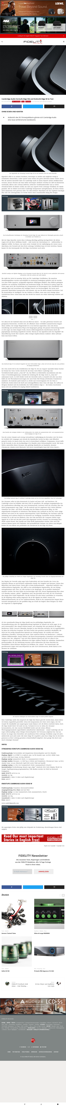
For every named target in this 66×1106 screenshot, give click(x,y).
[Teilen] (12, 106)
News (8, 1022)
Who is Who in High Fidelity (37, 1026)
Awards (4, 1029)
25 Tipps (17, 1026)
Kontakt (56, 1052)
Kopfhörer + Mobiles (38, 931)
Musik (48, 1026)
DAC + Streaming (16, 101)
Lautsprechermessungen (32, 1022)
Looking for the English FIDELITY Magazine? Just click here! (33, 36)
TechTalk (4, 1026)
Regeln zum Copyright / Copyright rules (54, 845)
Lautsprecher (20, 1022)
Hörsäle (7, 1028)
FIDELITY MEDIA (25, 1052)
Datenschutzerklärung (45, 1052)
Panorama (56, 1024)
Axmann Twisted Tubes (9, 933)
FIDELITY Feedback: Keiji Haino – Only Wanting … (20, 984)
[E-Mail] (54, 106)
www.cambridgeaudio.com (10, 803)
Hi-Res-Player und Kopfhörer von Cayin (44, 984)
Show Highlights (12, 1029)
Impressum (34, 1052)
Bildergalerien (60, 1028)
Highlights (31, 1028)
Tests (23, 101)
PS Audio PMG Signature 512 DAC (44, 971)
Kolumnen (11, 1026)
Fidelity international (41, 1029)
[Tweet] (33, 106)
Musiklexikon (23, 1028)
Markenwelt (51, 1028)
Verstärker (28, 101)
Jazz (58, 1026)
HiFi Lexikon (24, 1026)
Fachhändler (22, 1029)
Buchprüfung (14, 1028)
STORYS (42, 1024)
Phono (49, 1022)
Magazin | (30, 1029)
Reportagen (49, 1024)
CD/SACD (55, 1022)
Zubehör (7, 931)
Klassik (53, 1026)
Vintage (37, 1024)
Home (3, 1022)
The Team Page (16, 1052)
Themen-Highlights (42, 1028)
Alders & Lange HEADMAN (42, 933)
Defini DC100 (5, 971)
